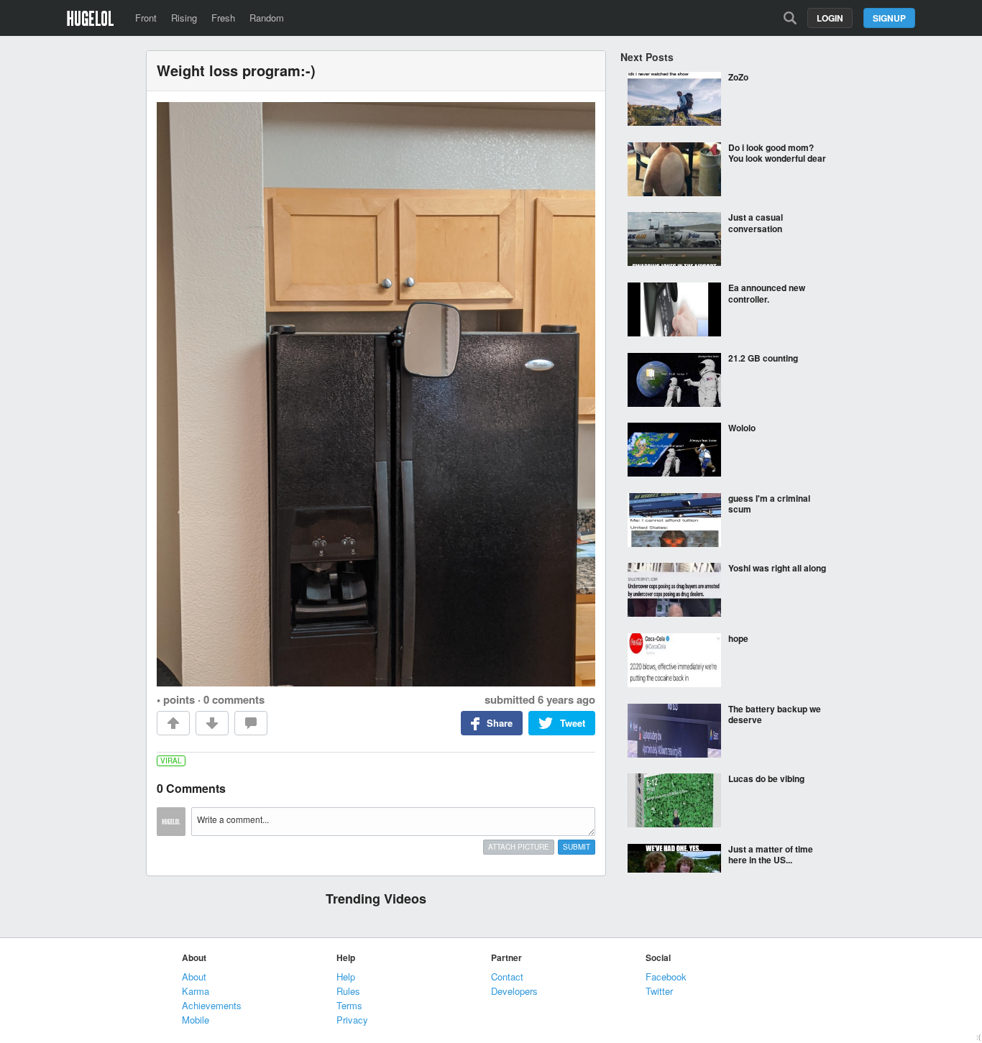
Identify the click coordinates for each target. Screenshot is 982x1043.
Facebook (666, 976)
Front (146, 17)
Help (345, 976)
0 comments (234, 699)
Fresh (223, 17)
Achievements (212, 1005)
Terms (349, 1005)
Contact (507, 976)
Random (266, 17)
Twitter (659, 991)
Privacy (352, 1019)
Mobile (195, 1019)
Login (830, 18)
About (194, 976)
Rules (348, 991)
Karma (195, 991)
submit (576, 847)
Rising (184, 17)
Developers (514, 991)
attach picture (518, 847)
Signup (889, 18)
